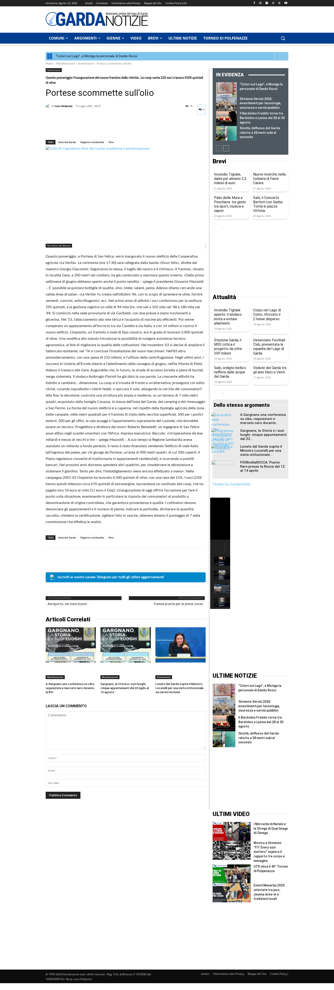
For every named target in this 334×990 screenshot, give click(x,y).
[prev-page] (219, 148)
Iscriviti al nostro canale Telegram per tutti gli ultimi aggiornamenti (110, 577)
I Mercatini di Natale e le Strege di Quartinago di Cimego (271, 828)
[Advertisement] (220, 19)
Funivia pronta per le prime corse (178, 604)
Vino (111, 142)
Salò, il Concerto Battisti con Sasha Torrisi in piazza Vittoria (267, 204)
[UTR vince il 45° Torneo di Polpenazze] (232, 873)
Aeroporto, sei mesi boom (67, 604)
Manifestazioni (65, 63)
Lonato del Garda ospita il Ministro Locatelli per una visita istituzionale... (261, 450)
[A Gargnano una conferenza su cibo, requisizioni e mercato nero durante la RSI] (71, 644)
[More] (92, 128)
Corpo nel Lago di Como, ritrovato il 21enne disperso (267, 314)
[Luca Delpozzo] (49, 106)
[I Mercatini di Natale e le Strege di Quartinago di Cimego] (232, 831)
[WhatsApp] (81, 128)
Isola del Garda (67, 142)
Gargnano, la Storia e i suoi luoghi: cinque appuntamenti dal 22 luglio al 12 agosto (124, 688)
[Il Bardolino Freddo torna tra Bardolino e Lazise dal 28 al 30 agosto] (226, 118)
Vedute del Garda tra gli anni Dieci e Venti (269, 370)
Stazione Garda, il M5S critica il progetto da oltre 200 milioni (228, 346)
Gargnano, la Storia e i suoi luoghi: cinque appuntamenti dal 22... (263, 435)
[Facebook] (254, 3)
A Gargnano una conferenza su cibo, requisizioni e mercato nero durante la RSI (70, 688)
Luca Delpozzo (63, 106)
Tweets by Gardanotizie (231, 484)
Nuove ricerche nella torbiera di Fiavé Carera (269, 178)
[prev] (277, 56)
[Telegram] (266, 3)
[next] (284, 56)
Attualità (224, 297)
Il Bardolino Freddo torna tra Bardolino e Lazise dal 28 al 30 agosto (262, 118)
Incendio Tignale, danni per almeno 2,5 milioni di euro (230, 178)
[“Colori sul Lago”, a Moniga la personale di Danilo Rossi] (226, 89)
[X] (279, 3)
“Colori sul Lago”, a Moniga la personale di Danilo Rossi (96, 56)
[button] (282, 38)
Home (49, 63)
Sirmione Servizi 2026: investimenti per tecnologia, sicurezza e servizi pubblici (260, 103)
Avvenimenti (86, 63)
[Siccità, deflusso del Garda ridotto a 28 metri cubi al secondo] (226, 133)
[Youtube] (285, 3)
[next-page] (226, 148)
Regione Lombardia (92, 142)
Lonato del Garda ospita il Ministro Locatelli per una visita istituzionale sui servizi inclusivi (179, 688)
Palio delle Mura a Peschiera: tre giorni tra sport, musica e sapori (230, 204)
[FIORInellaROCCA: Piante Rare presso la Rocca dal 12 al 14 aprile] (222, 468)
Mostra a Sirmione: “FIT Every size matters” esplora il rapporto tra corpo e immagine (269, 851)
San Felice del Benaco (59, 245)
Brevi (219, 161)
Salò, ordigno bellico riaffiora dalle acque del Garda (230, 372)
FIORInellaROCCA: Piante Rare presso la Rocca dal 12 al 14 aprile (262, 466)
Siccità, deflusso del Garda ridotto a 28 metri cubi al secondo (260, 132)
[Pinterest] (71, 128)
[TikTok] (273, 3)
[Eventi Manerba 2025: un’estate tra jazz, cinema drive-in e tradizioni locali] (232, 892)
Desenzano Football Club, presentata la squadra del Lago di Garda (269, 346)
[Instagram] (260, 3)
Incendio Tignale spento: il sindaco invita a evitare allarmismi (228, 316)
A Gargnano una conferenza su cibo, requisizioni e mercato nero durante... (263, 419)
